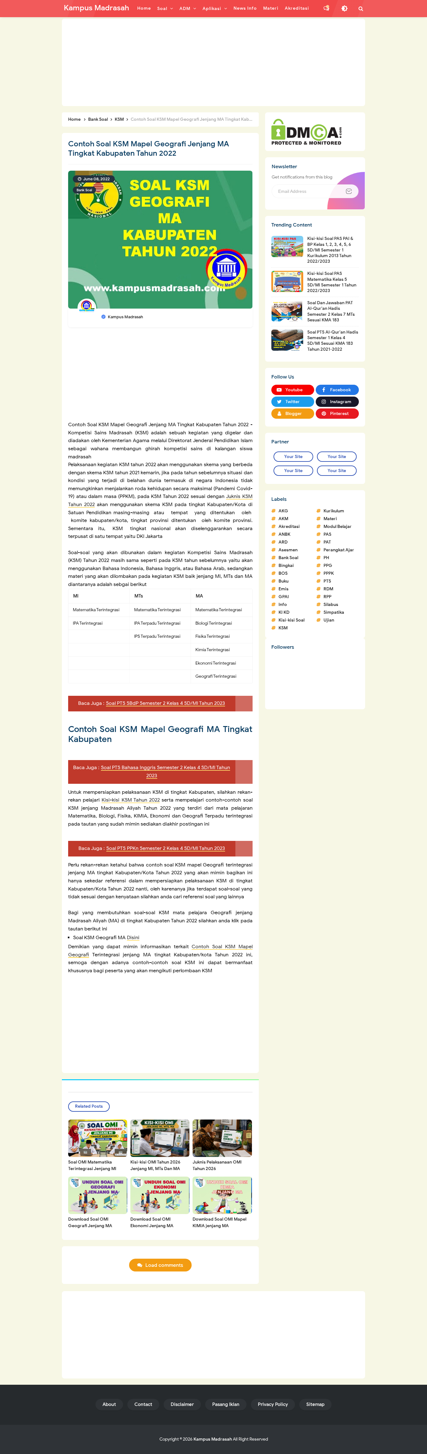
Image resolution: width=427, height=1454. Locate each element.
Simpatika (334, 612)
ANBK (284, 534)
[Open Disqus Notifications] (326, 8)
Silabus (331, 604)
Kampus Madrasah (212, 1439)
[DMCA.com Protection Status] (306, 131)
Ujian (329, 620)
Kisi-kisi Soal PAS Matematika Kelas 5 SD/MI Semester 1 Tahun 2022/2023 (331, 282)
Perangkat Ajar (339, 550)
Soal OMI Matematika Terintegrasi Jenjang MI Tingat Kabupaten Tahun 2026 (93, 1171)
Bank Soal (84, 190)
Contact (143, 1404)
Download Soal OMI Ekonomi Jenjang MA (151, 1222)
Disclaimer (182, 1404)
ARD (283, 542)
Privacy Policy (273, 1404)
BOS (283, 573)
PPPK (329, 573)
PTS (327, 581)
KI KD (284, 612)
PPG (328, 565)
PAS (327, 534)
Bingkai (286, 565)
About (109, 1404)
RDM (328, 589)
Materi (330, 518)
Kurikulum (334, 511)
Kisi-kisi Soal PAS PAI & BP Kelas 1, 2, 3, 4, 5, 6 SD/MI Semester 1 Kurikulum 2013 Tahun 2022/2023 (330, 250)
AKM (283, 518)
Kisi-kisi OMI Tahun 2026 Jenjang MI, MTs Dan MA (155, 1165)
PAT (327, 542)
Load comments (164, 1265)
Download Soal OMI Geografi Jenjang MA (90, 1222)
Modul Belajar (338, 526)
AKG (283, 511)
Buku (284, 581)
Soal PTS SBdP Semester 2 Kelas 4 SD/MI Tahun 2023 (165, 703)
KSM (283, 628)
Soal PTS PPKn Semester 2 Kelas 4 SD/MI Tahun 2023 (165, 848)
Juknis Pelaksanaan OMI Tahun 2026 (217, 1165)
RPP (327, 596)
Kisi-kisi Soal (291, 620)
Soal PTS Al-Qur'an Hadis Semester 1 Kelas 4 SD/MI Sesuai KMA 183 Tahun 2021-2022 (332, 340)
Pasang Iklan (225, 1404)
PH (326, 557)
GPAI (284, 596)
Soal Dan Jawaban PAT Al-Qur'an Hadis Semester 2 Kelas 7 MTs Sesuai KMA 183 (331, 311)
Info (283, 604)
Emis (284, 589)
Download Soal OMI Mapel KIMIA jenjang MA (219, 1222)
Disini (133, 937)
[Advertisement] (213, 62)
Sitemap (315, 1404)
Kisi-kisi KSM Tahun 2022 (131, 800)
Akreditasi (289, 526)
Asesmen (288, 550)
